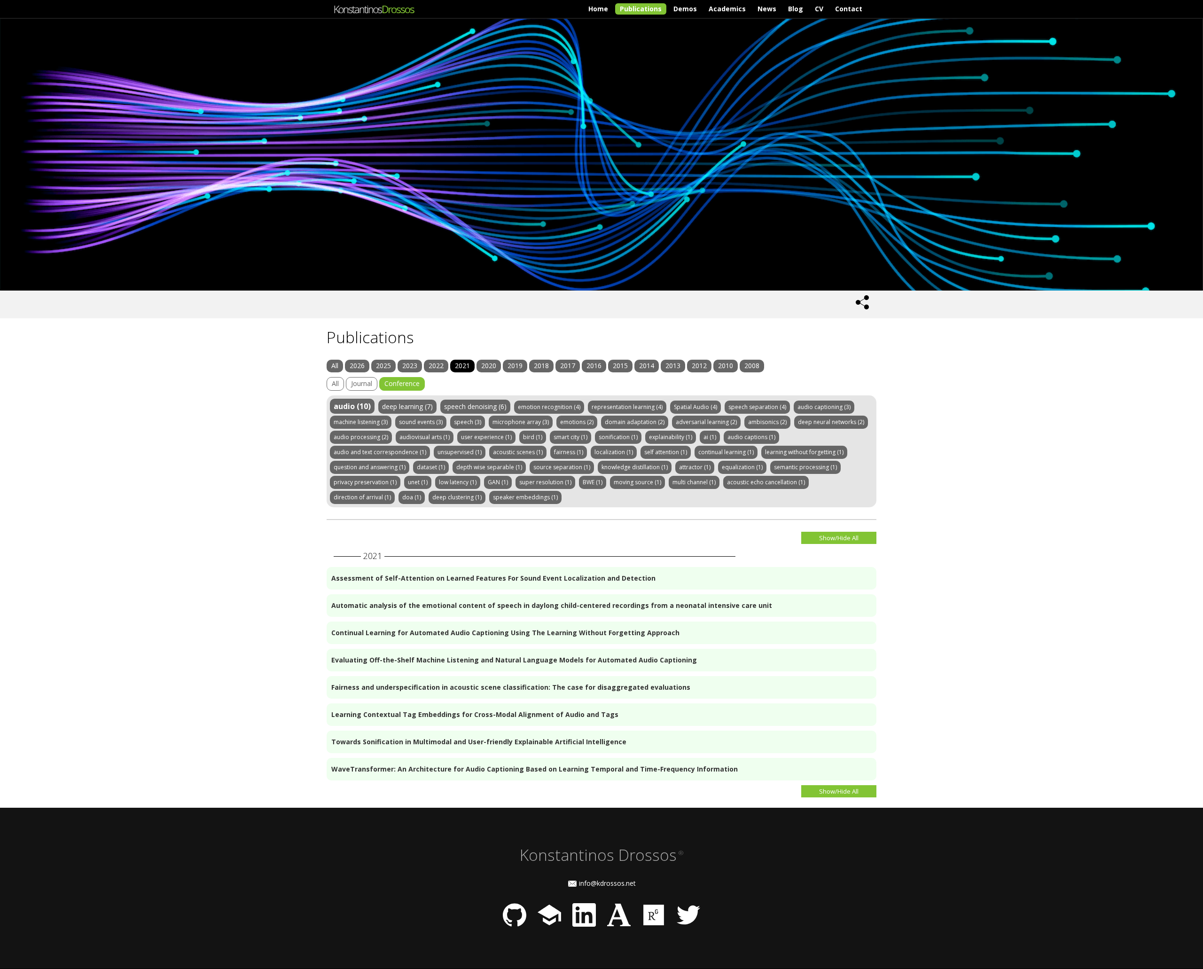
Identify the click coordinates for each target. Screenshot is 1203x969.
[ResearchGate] (653, 924)
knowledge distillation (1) (635, 467)
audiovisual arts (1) (424, 437)
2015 (620, 365)
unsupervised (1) (459, 452)
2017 (567, 365)
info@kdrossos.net (607, 883)
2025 (383, 365)
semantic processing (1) (805, 467)
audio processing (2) (361, 437)
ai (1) (709, 437)
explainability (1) (670, 437)
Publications (641, 8)
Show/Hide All (839, 538)
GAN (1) (498, 482)
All (334, 365)
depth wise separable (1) (489, 467)
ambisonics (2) (767, 422)
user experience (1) (486, 437)
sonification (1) (618, 437)
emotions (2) (577, 422)
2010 (725, 365)
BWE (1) (592, 482)
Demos (685, 8)
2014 (646, 365)
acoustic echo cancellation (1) (766, 482)
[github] (514, 924)
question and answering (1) (370, 467)
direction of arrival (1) (362, 497)
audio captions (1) (751, 437)
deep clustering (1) (457, 497)
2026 (357, 365)
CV (819, 8)
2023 (409, 365)
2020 (488, 365)
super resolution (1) (545, 482)
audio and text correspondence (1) (380, 452)
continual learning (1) (726, 452)
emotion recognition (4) (549, 407)
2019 (515, 365)
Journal (361, 383)
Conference (402, 383)
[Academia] (618, 924)
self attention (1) (665, 452)
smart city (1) (570, 437)
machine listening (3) (361, 422)
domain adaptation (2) (634, 422)
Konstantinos (374, 9)
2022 (436, 365)
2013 (672, 365)
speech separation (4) (757, 407)
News (767, 8)
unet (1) (418, 482)
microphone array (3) (520, 422)
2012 (699, 365)
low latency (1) (458, 482)
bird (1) (532, 437)
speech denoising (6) (475, 406)
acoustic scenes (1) (518, 452)
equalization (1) (742, 467)
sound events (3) (421, 422)
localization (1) (613, 452)
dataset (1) (431, 467)
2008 (751, 365)
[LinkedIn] (584, 924)
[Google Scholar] (549, 924)
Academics (727, 8)
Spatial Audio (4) (695, 407)
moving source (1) (637, 482)
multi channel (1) (694, 482)
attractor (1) (695, 467)
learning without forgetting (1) (804, 452)
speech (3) (467, 422)
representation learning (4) (627, 407)
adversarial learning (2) (706, 422)
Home (598, 8)
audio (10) (352, 406)
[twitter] (688, 924)
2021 (462, 365)
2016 (594, 365)
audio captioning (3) (824, 407)
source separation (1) (561, 467)
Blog (795, 8)
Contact (848, 8)
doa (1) (411, 497)
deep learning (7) (407, 406)
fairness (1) (568, 452)
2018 (541, 365)
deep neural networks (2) (831, 422)
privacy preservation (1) (365, 482)
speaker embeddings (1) (525, 497)
